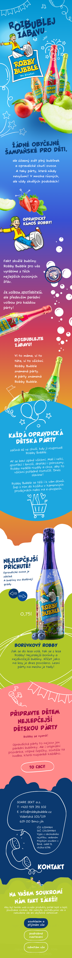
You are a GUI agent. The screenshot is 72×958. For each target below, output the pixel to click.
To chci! (37, 767)
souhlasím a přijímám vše (36, 923)
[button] (13, 593)
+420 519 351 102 (33, 807)
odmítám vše (36, 947)
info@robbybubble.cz (36, 812)
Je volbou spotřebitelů (23, 292)
